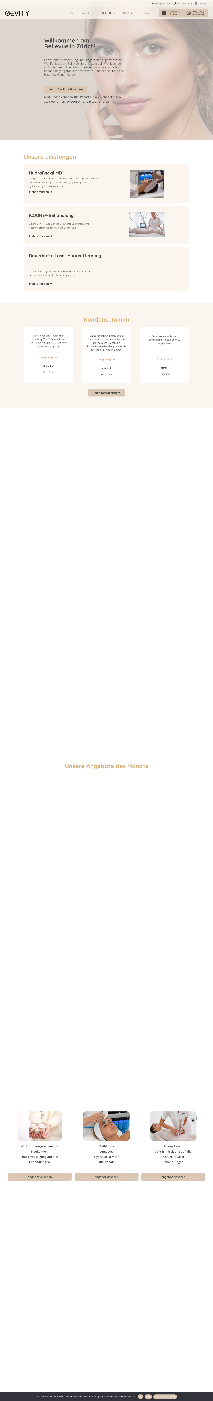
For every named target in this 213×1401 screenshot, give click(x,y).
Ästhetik (87, 13)
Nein (148, 1396)
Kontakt (147, 13)
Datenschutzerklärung (165, 1396)
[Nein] (209, 1396)
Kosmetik (106, 13)
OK (140, 1396)
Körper (127, 13)
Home (71, 13)
